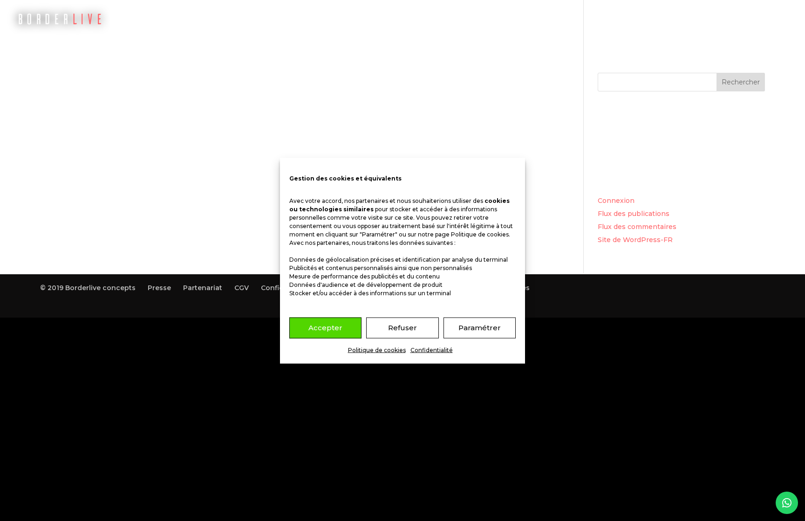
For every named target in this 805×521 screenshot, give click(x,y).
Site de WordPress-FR (635, 240)
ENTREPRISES (687, 18)
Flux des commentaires (637, 226)
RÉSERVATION (502, 18)
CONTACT (741, 18)
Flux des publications (633, 213)
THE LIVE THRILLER (573, 18)
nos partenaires (366, 200)
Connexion (616, 200)
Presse (159, 288)
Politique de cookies (480, 233)
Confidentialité (431, 349)
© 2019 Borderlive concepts (88, 288)
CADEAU (636, 18)
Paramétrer (479, 327)
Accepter (325, 327)
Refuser (402, 327)
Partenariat (202, 288)
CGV (241, 288)
